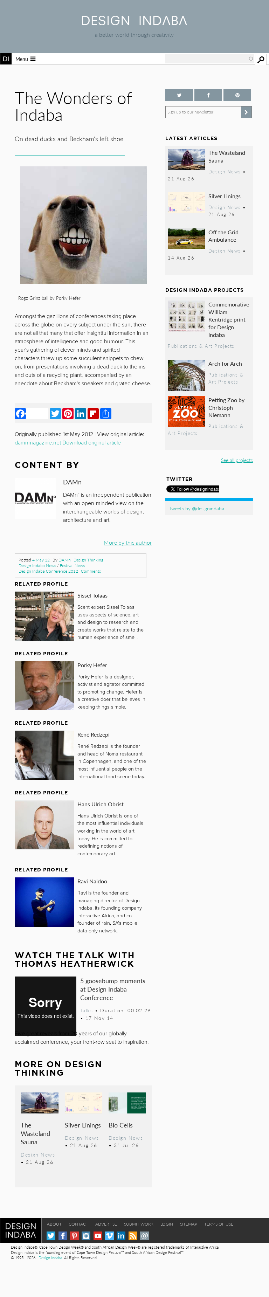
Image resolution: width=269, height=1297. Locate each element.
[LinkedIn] (80, 413)
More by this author (128, 542)
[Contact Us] (144, 1236)
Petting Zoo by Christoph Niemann (226, 407)
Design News (38, 1154)
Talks (86, 1010)
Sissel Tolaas (92, 595)
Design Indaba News (37, 565)
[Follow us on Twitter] (179, 95)
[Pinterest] (68, 413)
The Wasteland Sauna (35, 1133)
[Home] (134, 23)
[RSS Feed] (133, 1236)
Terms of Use (218, 1224)
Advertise (106, 1224)
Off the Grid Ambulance (223, 236)
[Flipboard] (93, 413)
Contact (78, 1224)
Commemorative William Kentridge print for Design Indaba (228, 319)
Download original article (91, 442)
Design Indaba (50, 1257)
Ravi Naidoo (92, 881)
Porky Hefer (92, 665)
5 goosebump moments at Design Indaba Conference (112, 989)
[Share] (105, 413)
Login (166, 1224)
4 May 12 (41, 560)
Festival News (72, 565)
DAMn (64, 560)
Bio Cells (121, 1124)
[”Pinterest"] (237, 95)
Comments (91, 571)
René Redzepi (93, 734)
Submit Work (138, 1224)
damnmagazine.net (38, 442)
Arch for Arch (225, 363)
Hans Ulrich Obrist (100, 804)
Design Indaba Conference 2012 (48, 571)
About (54, 1224)
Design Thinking (88, 560)
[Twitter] (55, 413)
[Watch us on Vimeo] (109, 1236)
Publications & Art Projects (201, 346)
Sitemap (188, 1224)
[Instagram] (86, 1236)
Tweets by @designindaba (196, 508)
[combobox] (209, 58)
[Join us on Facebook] (208, 95)
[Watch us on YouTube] (98, 1236)
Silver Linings (83, 1124)
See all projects (237, 459)
